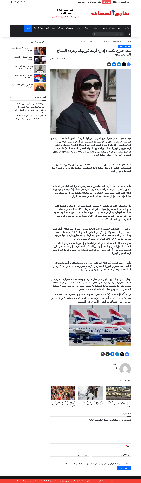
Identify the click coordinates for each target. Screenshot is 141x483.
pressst (127, 59)
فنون (47, 28)
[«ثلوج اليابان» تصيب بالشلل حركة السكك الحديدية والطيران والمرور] (90, 393)
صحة (53, 28)
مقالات (120, 41)
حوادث (79, 28)
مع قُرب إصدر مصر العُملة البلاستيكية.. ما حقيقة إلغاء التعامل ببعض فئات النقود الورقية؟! (119, 404)
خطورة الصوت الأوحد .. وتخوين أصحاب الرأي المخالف (84, 2)
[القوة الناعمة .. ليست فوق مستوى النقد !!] (40, 51)
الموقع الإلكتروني (83, 455)
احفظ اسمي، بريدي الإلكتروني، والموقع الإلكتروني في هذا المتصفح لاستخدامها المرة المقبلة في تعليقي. (96, 464)
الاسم (128, 446)
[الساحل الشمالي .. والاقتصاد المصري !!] (40, 60)
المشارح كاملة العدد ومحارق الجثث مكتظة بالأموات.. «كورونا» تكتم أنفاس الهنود (63, 404)
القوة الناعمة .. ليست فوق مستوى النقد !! (30, 104)
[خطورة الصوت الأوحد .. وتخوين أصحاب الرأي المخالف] (40, 69)
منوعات (60, 28)
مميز (121, 46)
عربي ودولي (70, 28)
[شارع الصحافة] (84, 14)
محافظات (97, 28)
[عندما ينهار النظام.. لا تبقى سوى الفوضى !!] (40, 87)
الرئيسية (126, 28)
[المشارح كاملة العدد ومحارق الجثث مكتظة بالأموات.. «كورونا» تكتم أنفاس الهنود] (62, 393)
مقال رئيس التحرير (109, 28)
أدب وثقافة (87, 28)
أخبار (119, 28)
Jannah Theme (22, 481)
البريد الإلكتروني (125, 455)
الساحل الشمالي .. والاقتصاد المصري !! (31, 107)
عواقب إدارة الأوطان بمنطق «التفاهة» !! (30, 116)
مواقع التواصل (38, 28)
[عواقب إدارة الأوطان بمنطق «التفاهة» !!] (40, 78)
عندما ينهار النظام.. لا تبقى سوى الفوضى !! (30, 119)
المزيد (29, 28)
